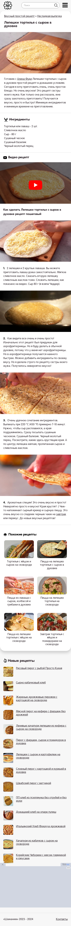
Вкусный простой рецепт (19, 16)
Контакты (62, 919)
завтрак (61, 514)
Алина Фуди (24, 79)
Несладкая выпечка (49, 16)
